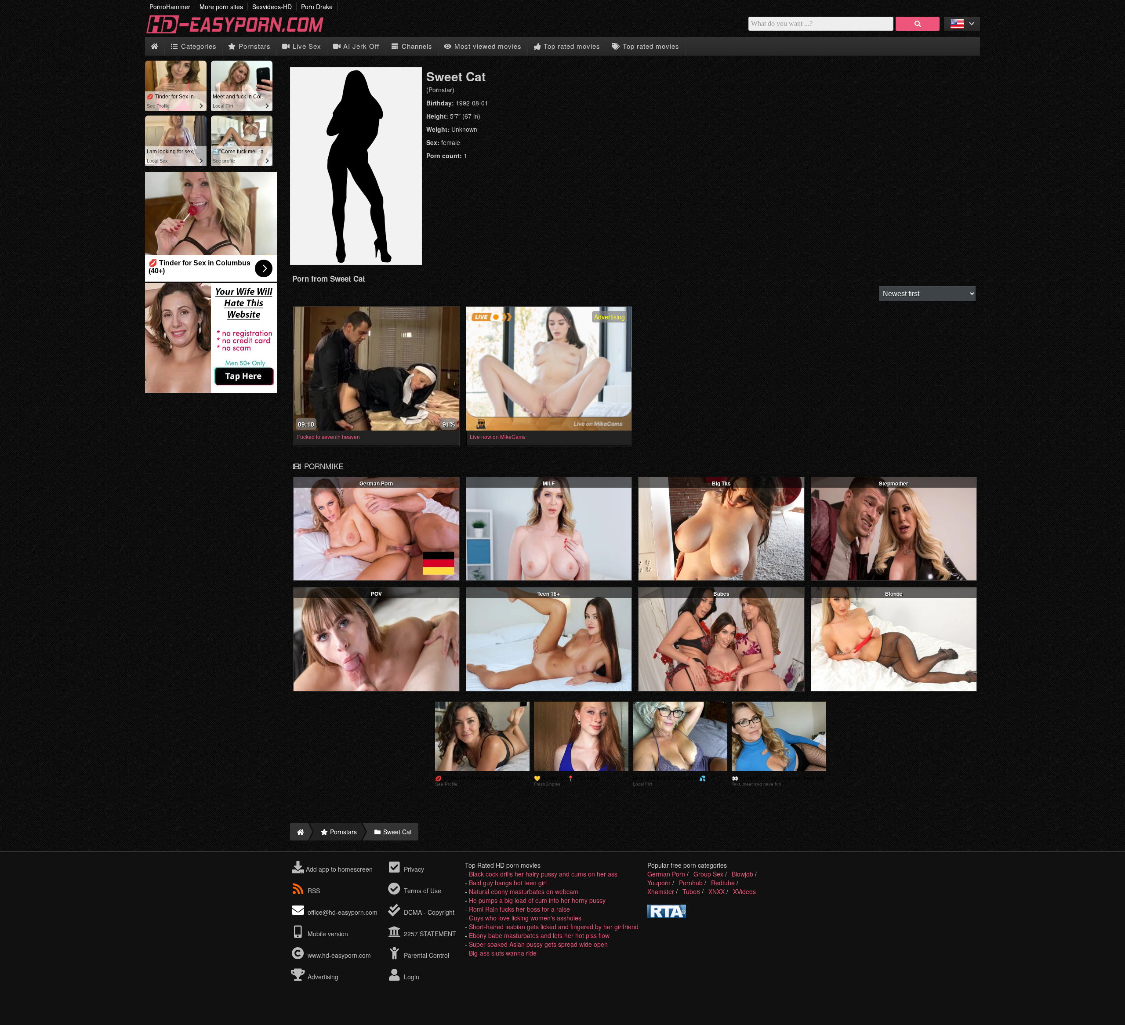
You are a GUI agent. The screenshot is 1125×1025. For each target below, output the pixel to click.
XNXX (716, 891)
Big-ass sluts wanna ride (503, 953)
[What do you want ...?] (918, 24)
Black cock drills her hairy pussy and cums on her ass (543, 873)
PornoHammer (169, 6)
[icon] (154, 46)
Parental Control (425, 955)
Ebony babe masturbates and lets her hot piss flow (539, 935)
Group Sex (708, 873)
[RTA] (666, 915)
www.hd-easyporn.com (339, 955)
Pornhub (691, 882)
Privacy (413, 869)
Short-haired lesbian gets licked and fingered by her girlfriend (554, 926)
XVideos (744, 891)
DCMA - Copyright (428, 912)
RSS (314, 890)
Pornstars (253, 46)
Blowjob (742, 873)
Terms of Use (421, 890)
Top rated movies (570, 46)
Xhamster (660, 891)
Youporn (659, 882)
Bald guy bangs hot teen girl (508, 882)
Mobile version (327, 933)
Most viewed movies (487, 46)
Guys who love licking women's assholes (525, 917)
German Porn (666, 873)
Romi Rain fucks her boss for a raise (519, 909)
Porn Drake (317, 6)
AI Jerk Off (360, 46)
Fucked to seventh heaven (328, 436)
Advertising (322, 976)
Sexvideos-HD (272, 6)
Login (410, 976)
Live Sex (305, 46)
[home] (299, 831)
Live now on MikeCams (498, 436)
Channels (415, 46)
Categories (198, 46)
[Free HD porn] (241, 32)
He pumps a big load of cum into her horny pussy (537, 900)
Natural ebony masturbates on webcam (523, 891)
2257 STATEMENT (429, 933)
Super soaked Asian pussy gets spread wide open (538, 944)
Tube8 (691, 891)
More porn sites (221, 6)
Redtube (723, 882)
